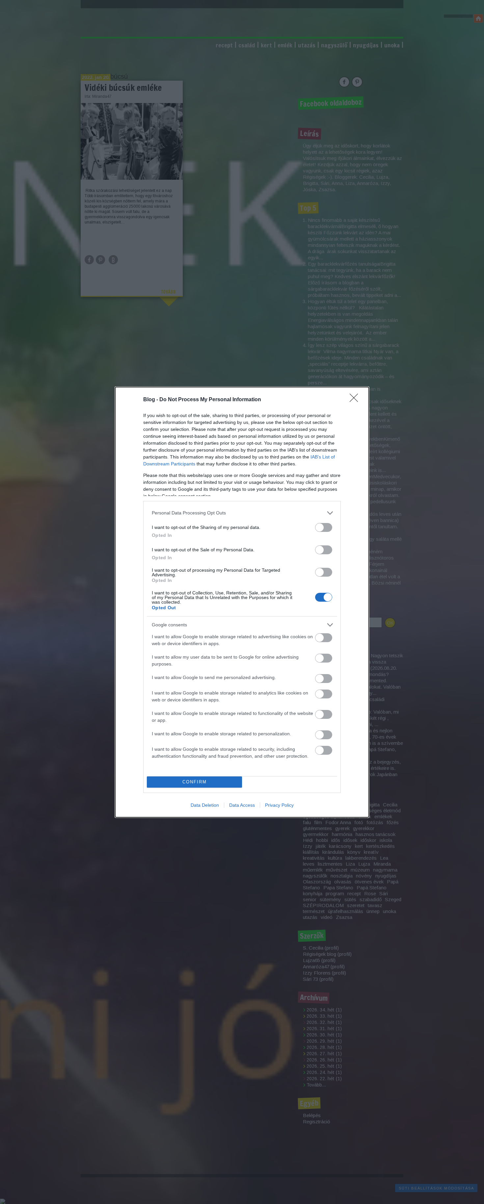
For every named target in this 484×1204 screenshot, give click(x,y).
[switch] (323, 527)
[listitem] (242, 513)
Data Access (242, 805)
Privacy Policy (279, 805)
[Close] (356, 400)
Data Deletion (205, 805)
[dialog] (242, 602)
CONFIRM (194, 781)
